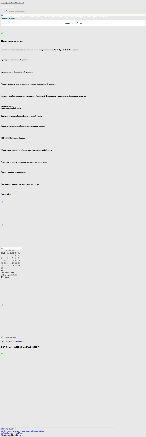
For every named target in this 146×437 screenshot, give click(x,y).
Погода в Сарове (7, 272)
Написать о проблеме (73, 23)
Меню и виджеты (8, 7)
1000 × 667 (13, 429)
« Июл (3, 270)
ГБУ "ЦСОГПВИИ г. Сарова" (12, 3)
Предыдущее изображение (11, 341)
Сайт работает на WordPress (11, 433)
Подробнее (5, 277)
